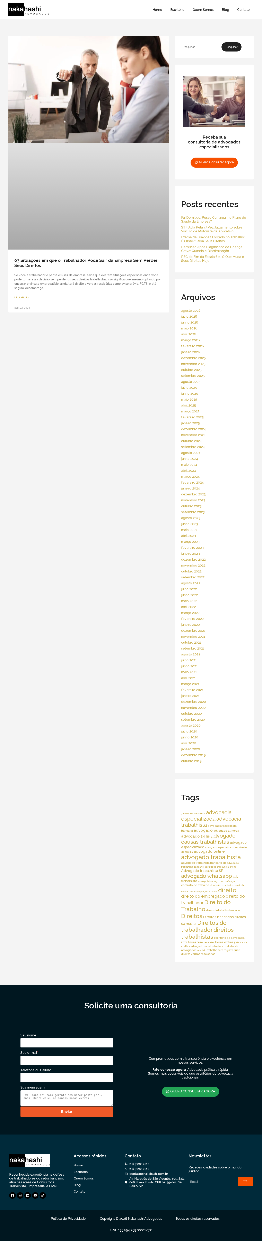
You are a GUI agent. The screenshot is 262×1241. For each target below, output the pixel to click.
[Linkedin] (27, 1195)
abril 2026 (188, 334)
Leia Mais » (21, 297)
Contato (243, 10)
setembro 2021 (192, 648)
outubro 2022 (191, 571)
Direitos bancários (218, 917)
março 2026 (190, 340)
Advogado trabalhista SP (202, 870)
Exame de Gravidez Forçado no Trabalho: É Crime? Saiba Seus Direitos (213, 239)
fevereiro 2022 (192, 619)
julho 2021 (189, 660)
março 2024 (190, 476)
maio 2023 (189, 530)
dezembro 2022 (193, 559)
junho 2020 (189, 737)
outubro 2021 (191, 642)
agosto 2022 (190, 583)
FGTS (184, 942)
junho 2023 (189, 524)
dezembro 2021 (193, 631)
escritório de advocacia (229, 937)
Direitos (191, 916)
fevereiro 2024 (192, 482)
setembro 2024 (193, 447)
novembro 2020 (193, 708)
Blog (225, 10)
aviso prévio (204, 881)
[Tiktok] (43, 1195)
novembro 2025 (193, 364)
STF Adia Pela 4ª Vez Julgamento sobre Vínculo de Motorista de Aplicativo (211, 229)
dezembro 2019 (193, 755)
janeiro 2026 (190, 352)
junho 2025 (189, 393)
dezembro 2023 (193, 494)
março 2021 (190, 684)
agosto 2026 (191, 310)
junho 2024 (189, 459)
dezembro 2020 (193, 702)
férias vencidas (205, 942)
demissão (215, 885)
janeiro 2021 (190, 696)
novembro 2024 (193, 435)
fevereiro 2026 (192, 346)
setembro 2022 (193, 577)
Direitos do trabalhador (204, 926)
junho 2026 (189, 322)
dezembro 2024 (193, 429)
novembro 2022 (193, 565)
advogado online (209, 851)
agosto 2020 (191, 725)
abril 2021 (188, 678)
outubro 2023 (191, 506)
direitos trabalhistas (207, 933)
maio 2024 (189, 465)
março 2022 (190, 613)
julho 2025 (189, 388)
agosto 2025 (190, 382)
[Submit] (245, 1181)
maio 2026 (189, 328)
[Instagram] (20, 1195)
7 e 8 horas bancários (193, 813)
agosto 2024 (191, 453)
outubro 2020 (191, 714)
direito (227, 890)
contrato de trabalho (195, 885)
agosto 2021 (190, 654)
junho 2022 (189, 595)
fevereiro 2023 (192, 548)
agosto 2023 (190, 518)
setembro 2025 (193, 376)
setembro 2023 (193, 512)
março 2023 (190, 542)
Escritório (177, 10)
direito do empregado (203, 896)
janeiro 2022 (190, 625)
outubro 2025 (191, 370)
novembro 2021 (193, 636)
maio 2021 (189, 672)
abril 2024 (188, 471)
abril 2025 (188, 405)
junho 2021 (189, 666)
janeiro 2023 (190, 554)
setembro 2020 (193, 719)
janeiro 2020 (190, 749)
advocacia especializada (206, 815)
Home (157, 10)
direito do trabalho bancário (223, 910)
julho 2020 (189, 731)
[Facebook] (12, 1195)
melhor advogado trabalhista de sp (202, 946)
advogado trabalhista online (220, 866)
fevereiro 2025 (192, 417)
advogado (203, 830)
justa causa (240, 942)
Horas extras (224, 942)
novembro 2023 (193, 500)
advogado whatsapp (206, 876)
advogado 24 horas (226, 830)
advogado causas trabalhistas (208, 839)
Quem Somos (203, 10)
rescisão (201, 950)
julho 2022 (189, 589)
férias (192, 942)
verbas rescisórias (203, 953)
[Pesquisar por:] (201, 47)
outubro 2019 (191, 761)
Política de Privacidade (68, 1219)
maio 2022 (189, 601)
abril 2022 (188, 607)
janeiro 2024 (190, 488)
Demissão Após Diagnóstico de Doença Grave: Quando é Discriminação (211, 249)
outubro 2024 (191, 441)
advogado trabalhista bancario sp (203, 862)
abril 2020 (188, 743)
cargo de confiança (223, 881)
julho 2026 (189, 316)
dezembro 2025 (193, 358)
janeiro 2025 (190, 423)
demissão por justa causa (203, 891)
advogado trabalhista (211, 857)
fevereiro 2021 (192, 690)
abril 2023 (188, 536)
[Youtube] (35, 1195)
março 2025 (190, 411)
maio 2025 (189, 399)
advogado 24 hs (195, 836)
